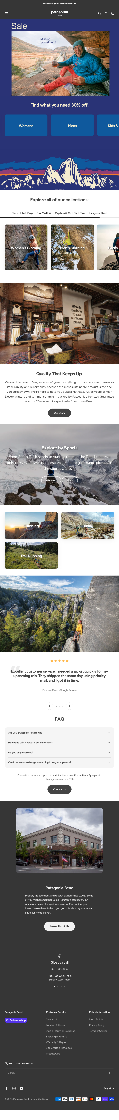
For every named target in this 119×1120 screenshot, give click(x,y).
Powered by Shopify (40, 1099)
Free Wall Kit (44, 213)
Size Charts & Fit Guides (59, 1048)
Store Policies (96, 1019)
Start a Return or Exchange (60, 1031)
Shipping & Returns (56, 1036)
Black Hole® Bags (22, 213)
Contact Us (59, 789)
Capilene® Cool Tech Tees (70, 213)
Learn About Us (59, 926)
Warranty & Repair (56, 1042)
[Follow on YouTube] (21, 1088)
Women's (51, 480)
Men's (70, 480)
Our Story (59, 413)
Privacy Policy (96, 1025)
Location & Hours (55, 1025)
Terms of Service (98, 1031)
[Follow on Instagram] (14, 1088)
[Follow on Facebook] (7, 1088)
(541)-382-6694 (59, 969)
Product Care (53, 1053)
